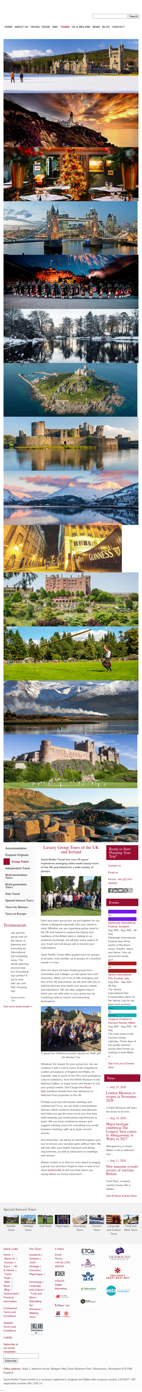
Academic (35, 1254)
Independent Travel (17, 868)
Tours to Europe (15, 913)
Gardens (34, 1258)
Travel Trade (40, 26)
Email (58, 1254)
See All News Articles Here (121, 1195)
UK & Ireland (81, 26)
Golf (32, 1262)
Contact (118, 26)
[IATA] (88, 1276)
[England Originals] (37, 1329)
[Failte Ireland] (88, 1289)
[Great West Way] (118, 1273)
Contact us (114, 865)
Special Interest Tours (19, 900)
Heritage (34, 1266)
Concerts (34, 1270)
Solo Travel (12, 893)
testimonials (55, 1170)
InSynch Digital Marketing (61, 1284)
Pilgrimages (36, 1274)
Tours (65, 26)
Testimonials (11, 1293)
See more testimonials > (18, 1006)
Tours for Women (16, 907)
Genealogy (35, 1281)
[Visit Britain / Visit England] (62, 1314)
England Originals (17, 854)
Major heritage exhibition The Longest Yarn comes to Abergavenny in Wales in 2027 (121, 1131)
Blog (106, 26)
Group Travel (20, 861)
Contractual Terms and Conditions (10, 1312)
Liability (8, 1337)
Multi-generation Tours (16, 886)
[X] (62, 1273)
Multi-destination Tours (16, 876)
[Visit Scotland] (62, 1305)
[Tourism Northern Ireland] (88, 1301)
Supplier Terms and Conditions (10, 1326)
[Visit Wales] (62, 1296)
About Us (21, 26)
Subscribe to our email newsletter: (11, 1348)
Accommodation (16, 848)
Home (8, 26)
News (96, 26)
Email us (113, 872)
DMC (55, 26)
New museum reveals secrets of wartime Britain (122, 1170)
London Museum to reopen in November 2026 (121, 1096)
